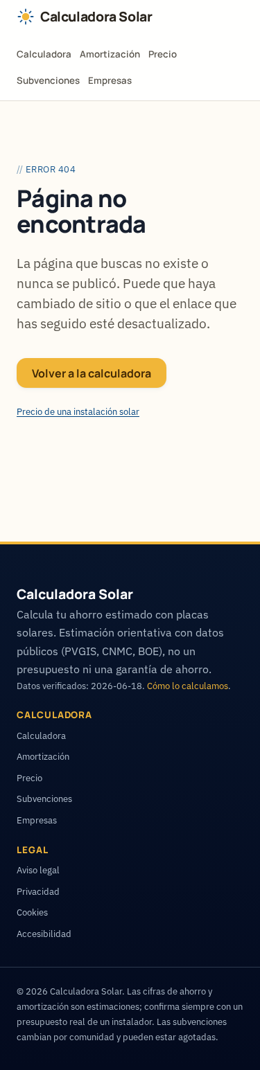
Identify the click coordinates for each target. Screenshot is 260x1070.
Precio (162, 54)
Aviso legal (38, 870)
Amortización (110, 54)
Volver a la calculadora (91, 373)
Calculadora (44, 54)
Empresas (110, 80)
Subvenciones (48, 80)
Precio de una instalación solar (78, 411)
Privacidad (38, 891)
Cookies (32, 912)
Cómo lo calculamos (187, 685)
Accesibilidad (44, 933)
